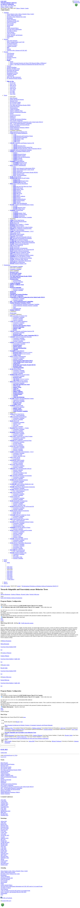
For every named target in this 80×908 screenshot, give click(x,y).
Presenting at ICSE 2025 (13, 21)
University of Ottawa (12, 44)
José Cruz (62, 728)
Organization (7, 265)
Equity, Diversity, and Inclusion (14, 35)
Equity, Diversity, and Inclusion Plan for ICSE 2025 (13, 892)
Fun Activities (10, 23)
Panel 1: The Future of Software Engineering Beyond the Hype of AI (27, 64)
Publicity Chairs (17, 536)
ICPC (14, 166)
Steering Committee (18, 320)
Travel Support (10, 32)
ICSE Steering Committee (16, 266)
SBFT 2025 (3, 855)
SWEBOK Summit (11, 74)
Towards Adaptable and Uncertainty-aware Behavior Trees (20, 732)
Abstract (3, 625)
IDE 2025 (3, 839)
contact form (4, 752)
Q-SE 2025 (3, 848)
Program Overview (11, 57)
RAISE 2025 (4, 850)
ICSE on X (8, 900)
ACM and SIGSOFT (12, 43)
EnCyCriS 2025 (5, 828)
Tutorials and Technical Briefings (18, 119)
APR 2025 (3, 822)
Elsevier (9, 49)
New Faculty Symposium (16, 120)
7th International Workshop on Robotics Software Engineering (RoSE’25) (39, 586)
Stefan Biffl (31, 741)
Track (2, 596)
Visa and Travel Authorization (14, 29)
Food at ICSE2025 (11, 22)
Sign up (6, 583)
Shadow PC (13, 116)
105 (19, 623)
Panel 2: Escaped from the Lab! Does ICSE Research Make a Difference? (28, 63)
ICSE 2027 (9, 566)
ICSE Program (10, 53)
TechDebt (15, 211)
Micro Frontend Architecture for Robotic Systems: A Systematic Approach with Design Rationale (28, 725)
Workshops (13, 117)
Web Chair (15, 425)
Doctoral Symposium (15, 115)
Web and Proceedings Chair (20, 472)
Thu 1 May (13, 89)
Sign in (5, 582)
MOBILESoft (16, 179)
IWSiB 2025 (4, 841)
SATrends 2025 (4, 853)
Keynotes (9, 59)
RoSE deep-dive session (27, 623)
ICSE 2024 (9, 571)
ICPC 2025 (3, 808)
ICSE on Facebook (7, 898)
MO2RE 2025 (4, 843)
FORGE (15, 152)
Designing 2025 (5, 827)
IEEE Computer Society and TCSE (15, 42)
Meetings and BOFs (15, 126)
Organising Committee (18, 494)
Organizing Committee (15, 269)
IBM (8, 47)
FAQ (8, 37)
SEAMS (15, 206)
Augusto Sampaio (48, 729)
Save (2, 618)
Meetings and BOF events (13, 68)
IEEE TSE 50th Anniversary (14, 77)
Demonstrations (14, 108)
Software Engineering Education (18, 112)
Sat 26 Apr (12, 82)
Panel (14, 307)
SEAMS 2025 (4, 814)
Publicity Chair (17, 423)
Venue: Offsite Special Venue (14, 15)
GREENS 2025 (4, 838)
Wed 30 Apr (13, 88)
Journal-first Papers (14, 106)
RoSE (17, 721)
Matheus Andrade (36, 728)
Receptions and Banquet (13, 70)
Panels (11, 61)
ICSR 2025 (3, 809)
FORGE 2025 (4, 805)
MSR (14, 185)
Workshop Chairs (17, 471)
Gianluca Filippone (15, 594)
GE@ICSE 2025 (5, 835)
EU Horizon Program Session (14, 78)
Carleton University (12, 46)
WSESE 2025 (4, 864)
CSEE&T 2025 (4, 804)
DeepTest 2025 (4, 825)
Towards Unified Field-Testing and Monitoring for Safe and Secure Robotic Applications (26, 738)
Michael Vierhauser (56, 741)
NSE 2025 (3, 846)
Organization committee (19, 372)
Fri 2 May (12, 91)
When (2, 621)
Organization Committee (19, 339)
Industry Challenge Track (16, 110)
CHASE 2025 (4, 802)
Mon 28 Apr (13, 85)
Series (8, 562)
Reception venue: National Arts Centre (16, 16)
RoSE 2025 (3, 852)
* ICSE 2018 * (10, 579)
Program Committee (18, 281)
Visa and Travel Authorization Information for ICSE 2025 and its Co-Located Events (21, 886)
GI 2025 (3, 836)
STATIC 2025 (4, 860)
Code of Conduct (11, 33)
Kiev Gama (75, 729)
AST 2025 (3, 799)
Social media (10, 25)
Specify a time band (20, 617)
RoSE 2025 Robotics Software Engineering (11, 598)
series (8, 586)
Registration (10, 18)
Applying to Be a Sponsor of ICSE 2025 (17, 50)
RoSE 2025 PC (17, 513)
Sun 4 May (12, 94)
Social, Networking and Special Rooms (19, 124)
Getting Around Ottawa (13, 28)
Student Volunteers (14, 129)
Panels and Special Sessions (17, 99)
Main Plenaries (13, 98)
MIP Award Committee (19, 401)
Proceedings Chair (17, 454)
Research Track (14, 101)
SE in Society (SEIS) (15, 103)
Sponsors (6, 39)
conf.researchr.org (8, 755)
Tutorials (9, 66)
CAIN (14, 134)
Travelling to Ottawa (12, 30)
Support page (3, 756)
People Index (13, 313)
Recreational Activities (12, 73)
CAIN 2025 (4, 801)
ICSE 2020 (9, 576)
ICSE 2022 (9, 573)
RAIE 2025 (3, 849)
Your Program (10, 54)
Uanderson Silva (9, 728)
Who (2, 593)
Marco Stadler (8, 741)
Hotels (8, 26)
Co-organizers (16, 458)
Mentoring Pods (17, 308)
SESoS (2, 859)
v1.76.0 (15, 755)
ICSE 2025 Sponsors (12, 40)
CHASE (15, 144)
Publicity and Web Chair (19, 456)
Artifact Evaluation (14, 109)
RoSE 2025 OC (17, 512)
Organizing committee (18, 461)
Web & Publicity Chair (18, 526)
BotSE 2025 (4, 824)
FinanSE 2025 (4, 829)
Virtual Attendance (11, 19)
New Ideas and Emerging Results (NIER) (20, 105)
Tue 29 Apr (13, 87)
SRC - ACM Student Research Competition (21, 123)
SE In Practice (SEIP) (15, 102)
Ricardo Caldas (25, 594)
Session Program (5, 711)
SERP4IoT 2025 (5, 857)
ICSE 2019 (9, 578)
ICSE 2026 (9, 568)
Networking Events (11, 71)
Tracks (5, 95)
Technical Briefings (11, 67)
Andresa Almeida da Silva (17, 729)
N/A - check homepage (19, 415)
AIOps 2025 (4, 821)
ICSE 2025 (3, 586)
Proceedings (10, 56)
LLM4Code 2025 (5, 842)
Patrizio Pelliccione (34, 594)
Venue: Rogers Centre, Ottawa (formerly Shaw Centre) (20, 14)
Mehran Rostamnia (5, 594)
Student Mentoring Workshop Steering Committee (25, 305)
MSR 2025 (3, 812)
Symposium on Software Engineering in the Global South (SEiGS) (26, 122)
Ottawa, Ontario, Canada (22, 8)
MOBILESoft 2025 (5, 811)
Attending (6, 12)
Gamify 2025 (4, 832)
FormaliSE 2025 (5, 807)
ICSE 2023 (9, 572)
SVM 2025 (3, 862)
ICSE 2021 (9, 575)
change (24, 717)
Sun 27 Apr (13, 84)
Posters (12, 113)
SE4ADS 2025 (4, 856)
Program (6, 52)
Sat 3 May (12, 92)
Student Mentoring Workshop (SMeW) (19, 127)
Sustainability (10, 36)
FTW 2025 (3, 831)
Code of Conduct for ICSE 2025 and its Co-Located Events (15, 890)
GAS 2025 (3, 834)
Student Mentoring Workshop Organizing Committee (26, 304)
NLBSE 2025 (4, 845)
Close (2, 620)
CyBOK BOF (10, 75)
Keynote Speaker (17, 443)
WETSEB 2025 (5, 863)
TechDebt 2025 (4, 815)
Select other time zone (46, 607)
